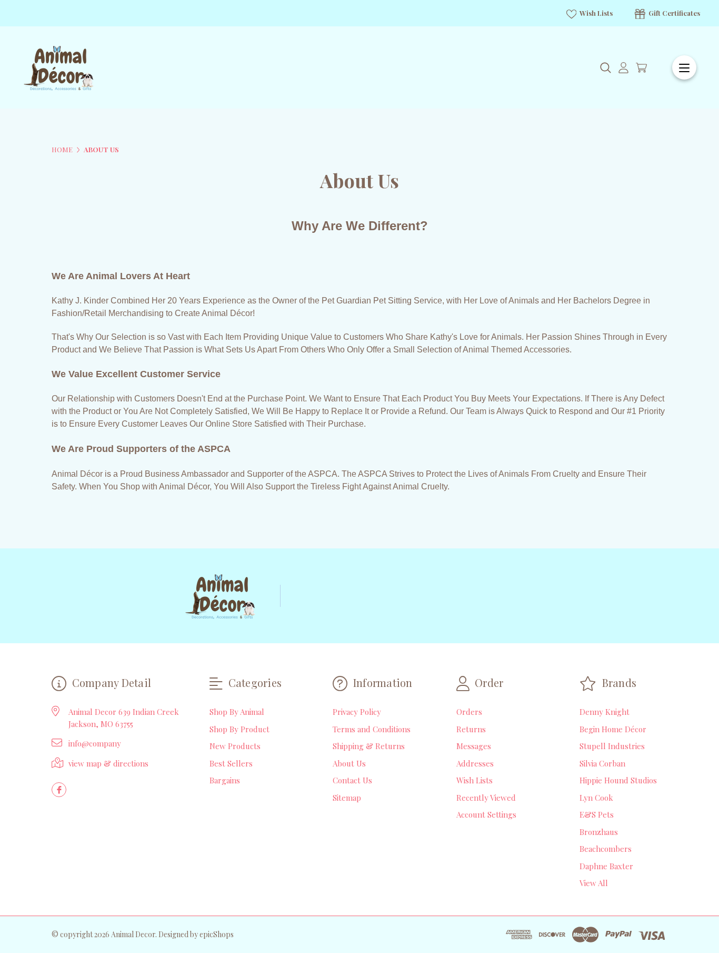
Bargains (224, 780)
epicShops (216, 934)
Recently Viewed (486, 797)
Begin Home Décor (613, 729)
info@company (94, 743)
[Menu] (684, 67)
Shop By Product (239, 729)
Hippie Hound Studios (618, 780)
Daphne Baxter (606, 866)
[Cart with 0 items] (641, 67)
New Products (235, 746)
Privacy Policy (357, 711)
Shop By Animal (236, 711)
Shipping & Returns (369, 746)
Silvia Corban (602, 763)
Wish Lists (595, 12)
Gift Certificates (673, 12)
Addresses (475, 763)
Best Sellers (231, 763)
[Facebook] (59, 789)
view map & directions (108, 763)
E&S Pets (597, 814)
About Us (349, 763)
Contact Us (352, 780)
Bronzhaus (599, 832)
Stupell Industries (612, 746)
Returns (471, 729)
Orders (469, 711)
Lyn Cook (596, 797)
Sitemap (347, 797)
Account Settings (486, 814)
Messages (473, 746)
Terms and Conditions (372, 729)
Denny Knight (605, 711)
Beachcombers (606, 848)
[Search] (605, 67)
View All (594, 883)
